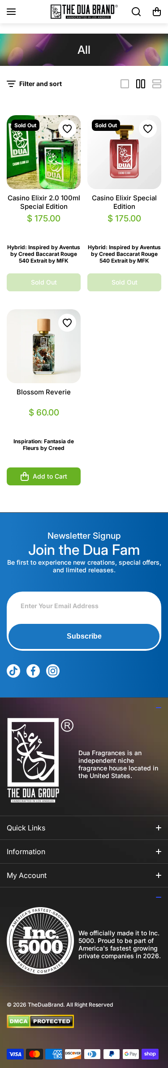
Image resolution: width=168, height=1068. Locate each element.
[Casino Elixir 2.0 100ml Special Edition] (44, 152)
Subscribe (84, 636)
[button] (156, 11)
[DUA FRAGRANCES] (84, 11)
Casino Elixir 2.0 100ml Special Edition (44, 202)
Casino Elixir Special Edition (124, 202)
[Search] (137, 11)
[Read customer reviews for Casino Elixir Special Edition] (124, 229)
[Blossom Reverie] (44, 346)
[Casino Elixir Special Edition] (124, 152)
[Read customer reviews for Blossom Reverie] (44, 423)
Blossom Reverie (44, 392)
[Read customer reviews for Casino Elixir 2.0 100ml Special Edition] (44, 229)
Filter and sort (40, 83)
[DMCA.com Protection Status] (77, 1021)
